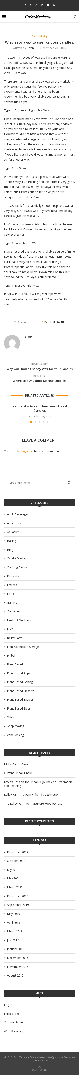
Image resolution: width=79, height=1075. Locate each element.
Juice (10, 629)
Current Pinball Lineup (18, 773)
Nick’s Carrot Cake (16, 764)
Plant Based (15, 664)
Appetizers (14, 523)
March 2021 (15, 887)
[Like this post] (45, 322)
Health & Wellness (19, 620)
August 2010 (15, 975)
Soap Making (15, 726)
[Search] (75, 16)
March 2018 (15, 931)
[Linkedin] (42, 5)
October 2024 (16, 861)
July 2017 (13, 940)
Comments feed (14, 1022)
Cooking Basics (17, 567)
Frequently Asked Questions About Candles (39, 408)
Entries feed (12, 1014)
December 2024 (17, 852)
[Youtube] (48, 5)
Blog (10, 550)
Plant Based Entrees (20, 699)
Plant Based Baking (20, 682)
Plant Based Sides (19, 708)
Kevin (30, 48)
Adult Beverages (18, 514)
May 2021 (13, 878)
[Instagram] (36, 5)
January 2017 (15, 949)
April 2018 (13, 923)
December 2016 (17, 958)
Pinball (11, 655)
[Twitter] (30, 5)
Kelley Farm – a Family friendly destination (31, 794)
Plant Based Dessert (20, 691)
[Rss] (54, 5)
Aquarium (13, 532)
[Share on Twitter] (54, 322)
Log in (8, 1005)
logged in (27, 451)
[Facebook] (25, 5)
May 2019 (13, 914)
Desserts (13, 576)
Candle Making (16, 558)
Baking (11, 541)
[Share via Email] (62, 322)
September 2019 (18, 905)
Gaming (12, 602)
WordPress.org (13, 1031)
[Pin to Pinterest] (58, 322)
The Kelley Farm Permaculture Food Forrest (33, 803)
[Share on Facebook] (50, 322)
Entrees (12, 585)
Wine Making (15, 735)
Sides (10, 717)
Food (10, 594)
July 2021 (13, 870)
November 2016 (17, 967)
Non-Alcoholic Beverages (23, 647)
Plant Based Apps (18, 673)
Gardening (13, 611)
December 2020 (17, 896)
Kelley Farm (14, 638)
